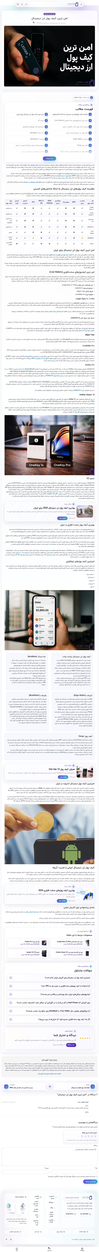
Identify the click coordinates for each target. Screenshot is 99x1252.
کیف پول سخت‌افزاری (72, 193)
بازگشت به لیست (49, 1089)
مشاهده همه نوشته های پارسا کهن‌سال (48, 1077)
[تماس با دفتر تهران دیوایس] (17, 4)
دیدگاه (94, 1149)
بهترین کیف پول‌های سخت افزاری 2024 (55, 891)
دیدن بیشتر (48, 157)
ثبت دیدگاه (69, 1046)
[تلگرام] (6, 1243)
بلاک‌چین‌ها (27, 355)
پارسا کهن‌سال (53, 23)
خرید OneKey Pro (77, 389)
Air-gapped (65, 338)
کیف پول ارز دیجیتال (49, 14)
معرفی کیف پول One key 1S (60, 769)
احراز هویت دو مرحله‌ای (63, 175)
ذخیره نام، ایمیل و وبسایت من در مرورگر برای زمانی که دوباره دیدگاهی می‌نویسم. (70, 1180)
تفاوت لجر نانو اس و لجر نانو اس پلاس (54, 310)
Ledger (90, 530)
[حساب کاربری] (21, 4)
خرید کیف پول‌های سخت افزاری (66, 173)
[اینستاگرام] (10, 1243)
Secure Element (28, 368)
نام (94, 1172)
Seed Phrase (80, 709)
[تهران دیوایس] (86, 1201)
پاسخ (85, 1115)
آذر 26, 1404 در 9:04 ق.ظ (8, 1106)
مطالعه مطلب (61, 516)
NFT (47, 492)
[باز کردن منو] (81, 4)
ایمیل (46, 1172)
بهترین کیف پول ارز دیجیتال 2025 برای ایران (52, 506)
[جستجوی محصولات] (26, 4)
